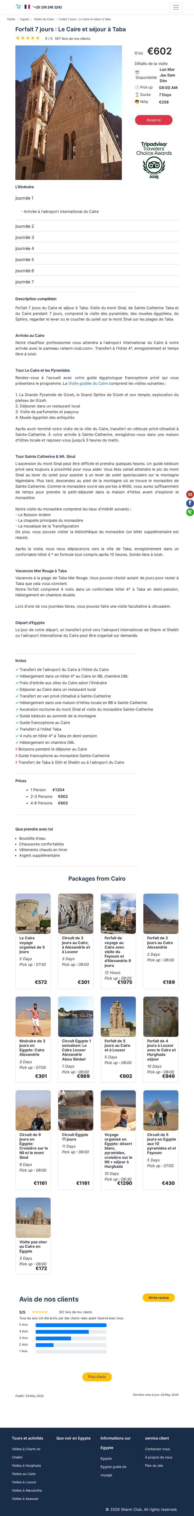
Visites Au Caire (44, 19)
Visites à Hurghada (26, 1465)
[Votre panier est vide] (18, 7)
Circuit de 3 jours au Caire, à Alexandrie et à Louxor (76, 945)
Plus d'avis (97, 1376)
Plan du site (154, 1465)
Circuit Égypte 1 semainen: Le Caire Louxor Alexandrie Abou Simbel (76, 1050)
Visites (11, 19)
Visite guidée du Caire (88, 383)
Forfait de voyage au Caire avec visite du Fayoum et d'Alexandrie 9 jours (118, 952)
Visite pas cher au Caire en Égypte (33, 1246)
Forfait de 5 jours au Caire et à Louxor (117, 1045)
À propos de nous (158, 1457)
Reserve (154, 120)
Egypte (24, 19)
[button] (29, 6)
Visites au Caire (23, 1474)
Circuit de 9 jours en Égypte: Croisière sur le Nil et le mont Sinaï (33, 1146)
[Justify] (176, 7)
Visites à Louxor (24, 1482)
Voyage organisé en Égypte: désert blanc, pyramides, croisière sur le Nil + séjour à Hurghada (118, 1150)
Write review (159, 1298)
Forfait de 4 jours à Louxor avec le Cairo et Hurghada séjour (161, 1050)
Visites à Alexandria (27, 1490)
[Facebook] (190, 503)
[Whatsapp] (190, 512)
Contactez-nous (157, 1449)
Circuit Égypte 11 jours (75, 1136)
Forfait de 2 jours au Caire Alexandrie (160, 942)
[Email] (190, 494)
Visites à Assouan (25, 1499)
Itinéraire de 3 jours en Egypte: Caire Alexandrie (32, 1048)
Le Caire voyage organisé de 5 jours (32, 945)
